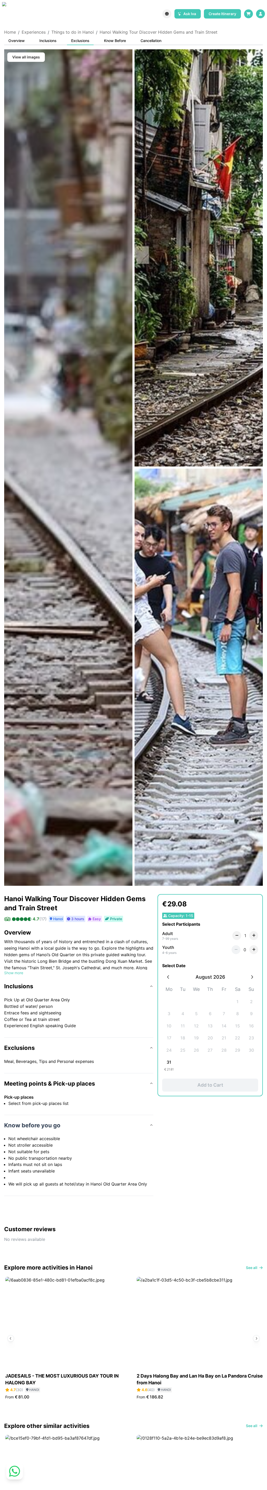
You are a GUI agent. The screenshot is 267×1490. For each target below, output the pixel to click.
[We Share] (14, 14)
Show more (13, 973)
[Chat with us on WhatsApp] (14, 1475)
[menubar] (260, 13)
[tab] (16, 41)
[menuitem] (260, 13)
